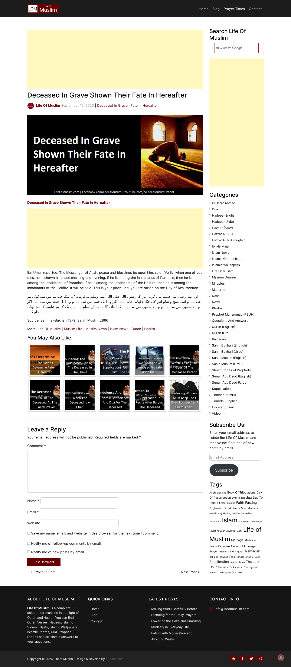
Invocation (215, 521)
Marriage (237, 540)
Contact (255, 9)
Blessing (221, 492)
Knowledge (255, 521)
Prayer (213, 551)
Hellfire (236, 513)
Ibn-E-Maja (220, 246)
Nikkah (213, 546)
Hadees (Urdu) (223, 222)
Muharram (219, 290)
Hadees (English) (225, 215)
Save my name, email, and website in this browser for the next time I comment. (95, 533)
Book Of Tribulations (241, 492)
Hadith (149, 329)
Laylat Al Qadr (217, 531)
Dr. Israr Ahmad (223, 203)
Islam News (119, 329)
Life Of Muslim (49, 329)
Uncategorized (223, 407)
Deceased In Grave (112, 105)
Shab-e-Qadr (252, 556)
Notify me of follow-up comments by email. (66, 543)
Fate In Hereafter (144, 105)
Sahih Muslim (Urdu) (227, 364)
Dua (215, 209)
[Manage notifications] (281, 657)
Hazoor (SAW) (222, 228)
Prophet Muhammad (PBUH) (233, 314)
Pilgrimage (249, 546)
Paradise (224, 546)
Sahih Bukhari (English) (229, 345)
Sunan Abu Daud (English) (231, 376)
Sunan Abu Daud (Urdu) (230, 382)
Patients (236, 546)
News (216, 302)
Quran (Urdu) (222, 333)
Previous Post (44, 572)
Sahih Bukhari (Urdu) (227, 352)
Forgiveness (216, 508)
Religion (213, 556)
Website (33, 523)
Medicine (250, 540)
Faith (240, 503)
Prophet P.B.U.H (227, 551)
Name (33, 501)
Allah (212, 492)
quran (240, 551)
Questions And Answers (230, 321)
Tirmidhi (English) (225, 401)
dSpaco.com (114, 659)
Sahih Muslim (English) (229, 358)
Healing (227, 513)
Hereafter (246, 513)
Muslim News (96, 329)
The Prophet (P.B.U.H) (229, 572)
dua (249, 497)
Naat (215, 296)
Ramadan (219, 339)
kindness (243, 521)
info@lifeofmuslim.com (232, 609)
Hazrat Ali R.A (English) (229, 240)
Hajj (220, 513)
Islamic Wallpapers (226, 265)
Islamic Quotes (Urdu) (228, 259)
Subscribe (224, 470)
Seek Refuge (236, 556)
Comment (36, 446)
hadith (213, 513)
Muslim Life (73, 329)
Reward (223, 556)
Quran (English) (223, 327)
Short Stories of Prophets (231, 370)
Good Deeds (232, 508)
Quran (136, 329)
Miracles (218, 283)
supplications (237, 562)
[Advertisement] (115, 59)
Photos (217, 308)
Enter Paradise (227, 502)
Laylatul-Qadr (234, 530)
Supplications (222, 389)
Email (33, 512)
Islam (230, 520)
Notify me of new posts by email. (58, 552)
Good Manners (249, 508)
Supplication (219, 562)
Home (203, 9)
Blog (216, 9)
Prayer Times (234, 9)
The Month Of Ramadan (230, 567)
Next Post (189, 572)
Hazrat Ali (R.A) (223, 234)
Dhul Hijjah (238, 497)
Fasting (251, 503)
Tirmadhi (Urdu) (224, 395)
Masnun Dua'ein (224, 277)
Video (216, 413)
